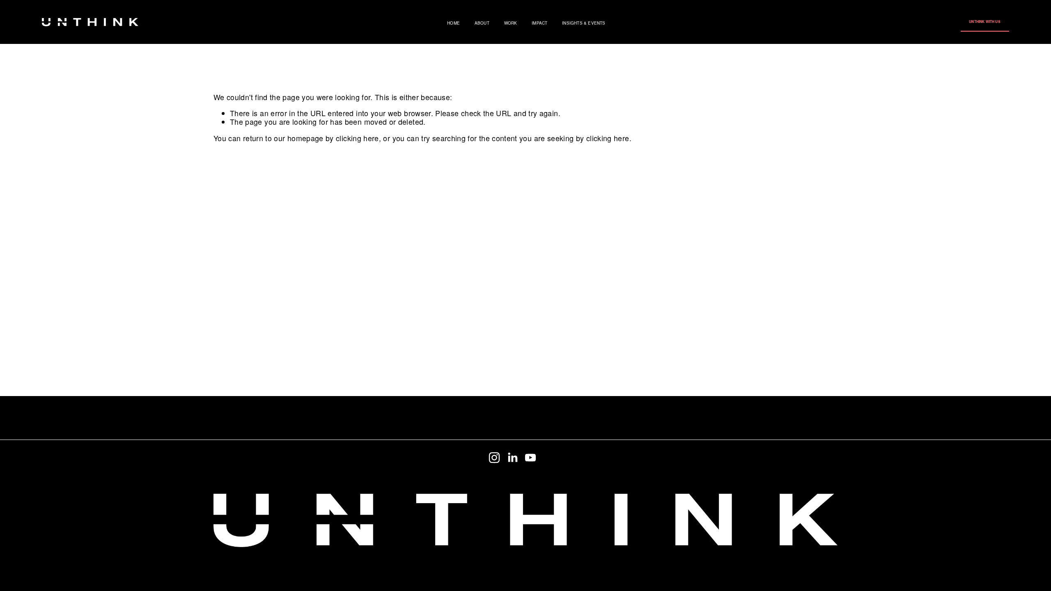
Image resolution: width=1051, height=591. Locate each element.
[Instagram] (494, 457)
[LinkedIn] (512, 457)
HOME (453, 23)
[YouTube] (530, 457)
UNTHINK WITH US (985, 21)
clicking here (357, 138)
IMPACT (539, 23)
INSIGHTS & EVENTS (583, 23)
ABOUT (482, 23)
